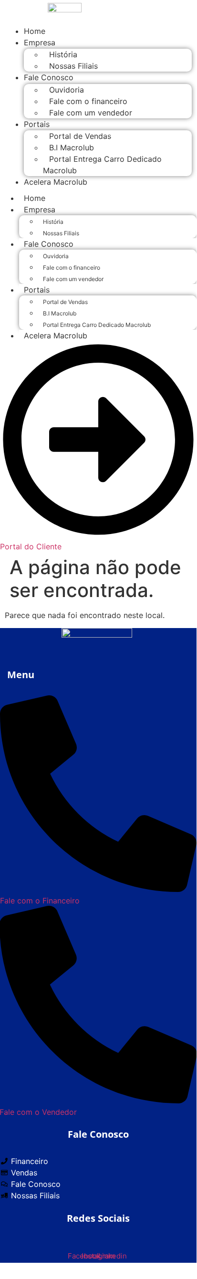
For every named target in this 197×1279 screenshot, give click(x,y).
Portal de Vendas (80, 136)
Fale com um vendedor (90, 112)
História (63, 54)
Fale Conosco (48, 77)
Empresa (39, 42)
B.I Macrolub (71, 147)
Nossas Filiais (73, 66)
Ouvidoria (66, 89)
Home (34, 198)
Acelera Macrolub (55, 182)
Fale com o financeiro (88, 101)
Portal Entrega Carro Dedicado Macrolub (102, 164)
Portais (37, 124)
